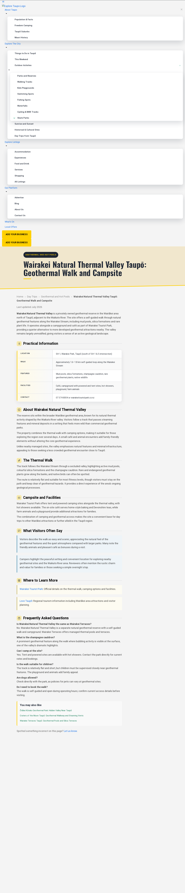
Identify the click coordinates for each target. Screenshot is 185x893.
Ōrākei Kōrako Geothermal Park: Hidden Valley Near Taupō (46, 710)
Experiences (20, 158)
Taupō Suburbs (22, 31)
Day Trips (32, 296)
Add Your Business (17, 234)
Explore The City (13, 43)
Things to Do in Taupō (25, 53)
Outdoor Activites (23, 65)
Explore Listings (12, 142)
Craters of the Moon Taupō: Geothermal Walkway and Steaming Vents (51, 715)
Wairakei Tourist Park (31, 589)
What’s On (9, 221)
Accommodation (23, 152)
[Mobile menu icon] (92, 2)
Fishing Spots (23, 100)
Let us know (70, 731)
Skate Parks (23, 118)
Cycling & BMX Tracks (27, 112)
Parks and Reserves (26, 76)
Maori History (21, 37)
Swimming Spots (25, 94)
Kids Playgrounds (25, 88)
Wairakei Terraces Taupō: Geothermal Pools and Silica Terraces (48, 721)
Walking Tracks (24, 82)
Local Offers (11, 227)
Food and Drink (22, 163)
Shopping (19, 176)
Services (19, 169)
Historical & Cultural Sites (27, 130)
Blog (17, 203)
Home (20, 296)
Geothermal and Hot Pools (55, 296)
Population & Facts (24, 19)
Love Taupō (26, 600)
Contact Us (20, 215)
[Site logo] (13, 5)
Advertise (19, 197)
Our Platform (11, 188)
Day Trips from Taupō (25, 136)
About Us (19, 209)
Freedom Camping (23, 25)
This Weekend (21, 59)
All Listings (20, 181)
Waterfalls (22, 106)
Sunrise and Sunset (24, 124)
